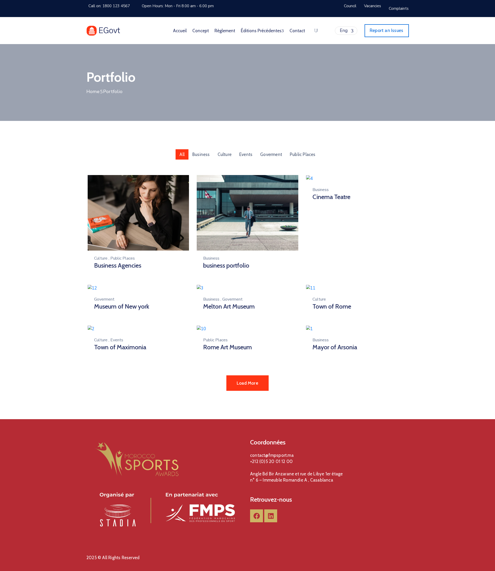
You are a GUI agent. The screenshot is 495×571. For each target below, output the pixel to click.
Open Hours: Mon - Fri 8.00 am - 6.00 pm (178, 6)
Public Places (303, 154)
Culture (225, 154)
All (182, 154)
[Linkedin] (270, 515)
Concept (200, 30)
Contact (297, 30)
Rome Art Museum (227, 347)
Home (93, 91)
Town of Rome (331, 306)
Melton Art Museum (229, 306)
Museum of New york (121, 306)
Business (201, 154)
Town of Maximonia (120, 347)
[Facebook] (256, 515)
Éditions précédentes (261, 30)
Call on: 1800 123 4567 (109, 6)
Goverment (271, 154)
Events (245, 154)
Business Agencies (117, 265)
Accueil (180, 30)
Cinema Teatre (331, 197)
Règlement (224, 30)
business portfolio (226, 265)
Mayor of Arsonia (334, 347)
